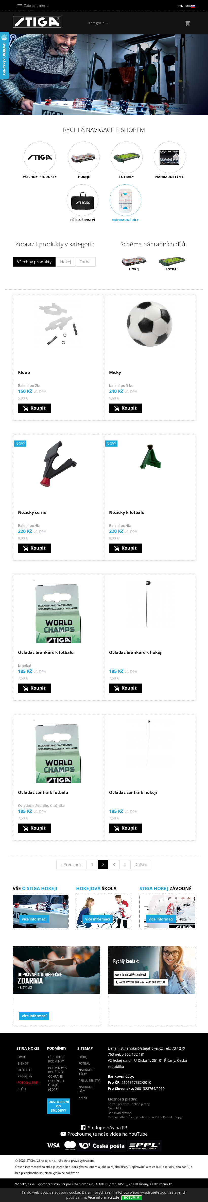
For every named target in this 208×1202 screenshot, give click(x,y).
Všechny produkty (34, 262)
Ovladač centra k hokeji (133, 792)
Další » (140, 864)
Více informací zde (103, 1197)
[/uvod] (37, 22)
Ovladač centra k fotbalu (43, 792)
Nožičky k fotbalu (127, 512)
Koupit (34, 408)
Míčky (115, 372)
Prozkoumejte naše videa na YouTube (107, 1134)
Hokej (65, 262)
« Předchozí (71, 864)
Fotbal (86, 262)
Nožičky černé (32, 512)
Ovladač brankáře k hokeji (136, 652)
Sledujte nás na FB (106, 1128)
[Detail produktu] (58, 324)
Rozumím (131, 1197)
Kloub (24, 372)
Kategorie (97, 23)
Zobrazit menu (33, 6)
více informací (34, 919)
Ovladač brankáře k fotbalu (46, 652)
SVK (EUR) (184, 6)
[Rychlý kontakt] (151, 985)
